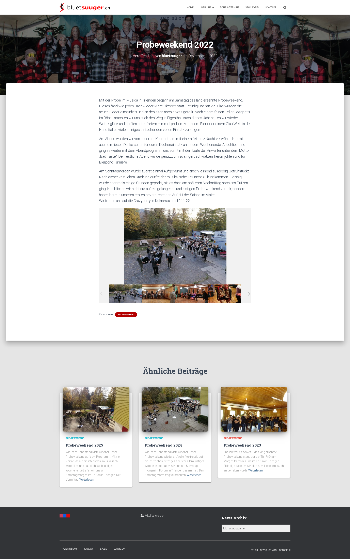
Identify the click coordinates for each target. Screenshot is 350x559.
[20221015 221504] (191, 293)
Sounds (89, 549)
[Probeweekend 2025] (96, 409)
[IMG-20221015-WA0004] (125, 293)
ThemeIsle (283, 550)
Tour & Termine (229, 7)
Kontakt (271, 7)
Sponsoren (252, 7)
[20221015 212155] (159, 293)
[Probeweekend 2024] (175, 409)
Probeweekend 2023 (242, 445)
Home (190, 7)
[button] (213, 7)
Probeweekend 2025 (84, 445)
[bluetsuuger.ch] (85, 7)
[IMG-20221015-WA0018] (224, 293)
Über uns (206, 7)
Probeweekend (126, 314)
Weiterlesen (86, 479)
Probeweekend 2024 (163, 445)
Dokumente (70, 549)
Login (103, 549)
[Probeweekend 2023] (254, 409)
